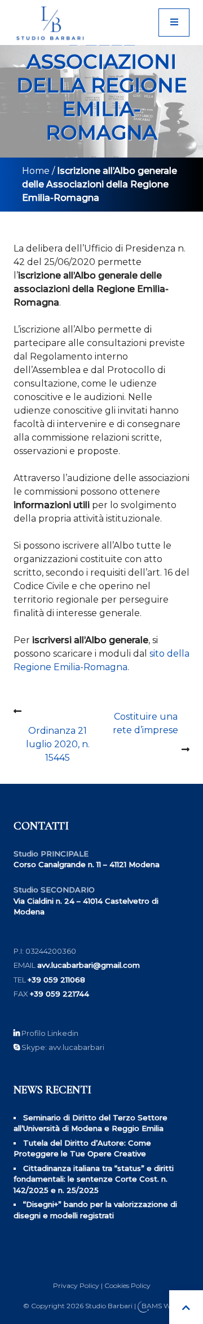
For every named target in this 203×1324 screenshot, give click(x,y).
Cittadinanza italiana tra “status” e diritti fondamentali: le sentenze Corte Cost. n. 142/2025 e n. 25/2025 (94, 1179)
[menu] (173, 22)
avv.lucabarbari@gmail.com (88, 965)
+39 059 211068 (56, 979)
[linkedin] (17, 1033)
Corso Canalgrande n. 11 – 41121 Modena (87, 864)
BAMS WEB (161, 1306)
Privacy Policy (76, 1285)
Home (36, 170)
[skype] (17, 1047)
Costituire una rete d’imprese (145, 723)
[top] (186, 1307)
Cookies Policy (127, 1285)
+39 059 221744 (59, 993)
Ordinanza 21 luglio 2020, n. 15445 (58, 744)
